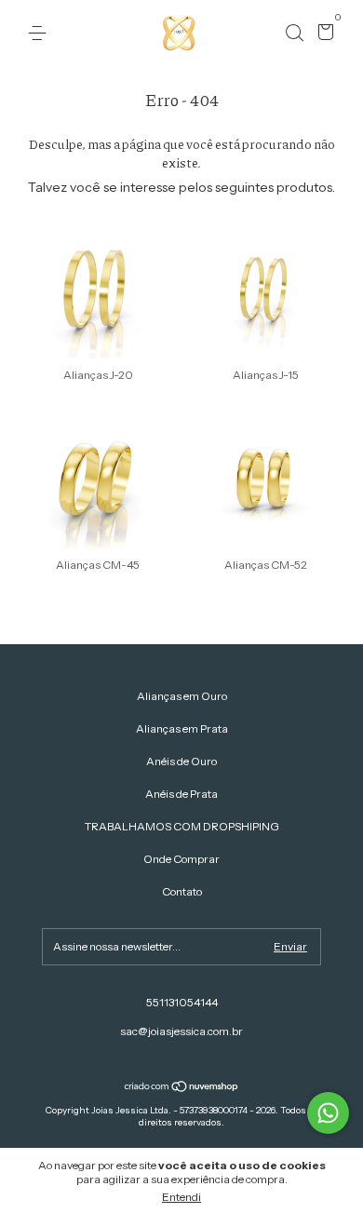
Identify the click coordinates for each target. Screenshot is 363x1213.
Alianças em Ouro (182, 696)
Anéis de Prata (181, 794)
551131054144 (182, 1002)
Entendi (181, 1197)
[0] (322, 34)
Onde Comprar (181, 859)
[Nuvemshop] (182, 1088)
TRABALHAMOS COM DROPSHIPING (182, 826)
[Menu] (40, 33)
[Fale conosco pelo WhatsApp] (328, 1113)
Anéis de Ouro (181, 761)
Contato (182, 891)
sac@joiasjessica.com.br (181, 1031)
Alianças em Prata (182, 728)
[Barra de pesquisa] (294, 33)
